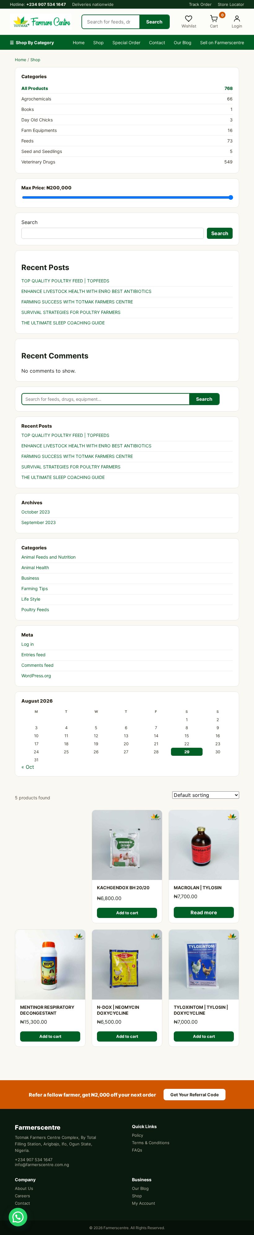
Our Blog (182, 42)
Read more (203, 912)
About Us (24, 1188)
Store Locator (231, 4)
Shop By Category (32, 42)
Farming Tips (34, 588)
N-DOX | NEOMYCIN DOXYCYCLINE (118, 1010)
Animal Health (35, 567)
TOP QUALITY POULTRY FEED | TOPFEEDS (65, 280)
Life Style (30, 599)
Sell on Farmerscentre (222, 42)
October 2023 (35, 511)
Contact (157, 42)
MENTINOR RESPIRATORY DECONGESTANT (47, 1010)
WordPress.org (36, 675)
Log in (27, 644)
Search (154, 22)
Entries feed (33, 654)
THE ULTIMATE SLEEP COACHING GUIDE (63, 322)
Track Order (200, 4)
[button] (18, 1217)
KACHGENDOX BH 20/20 (123, 887)
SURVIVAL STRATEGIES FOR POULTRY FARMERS (70, 312)
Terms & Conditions (150, 1142)
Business (30, 578)
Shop (98, 42)
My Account (143, 1203)
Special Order (126, 42)
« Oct (27, 767)
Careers (22, 1195)
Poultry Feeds (35, 609)
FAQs (137, 1150)
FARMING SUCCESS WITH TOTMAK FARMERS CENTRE (77, 301)
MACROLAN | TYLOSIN (197, 887)
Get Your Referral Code (194, 1094)
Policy (137, 1135)
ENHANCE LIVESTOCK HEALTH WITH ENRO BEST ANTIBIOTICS (86, 291)
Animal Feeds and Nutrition (48, 557)
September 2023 (38, 522)
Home (79, 42)
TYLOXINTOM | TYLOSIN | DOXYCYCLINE (201, 1010)
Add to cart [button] (127, 912)
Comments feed (37, 665)
